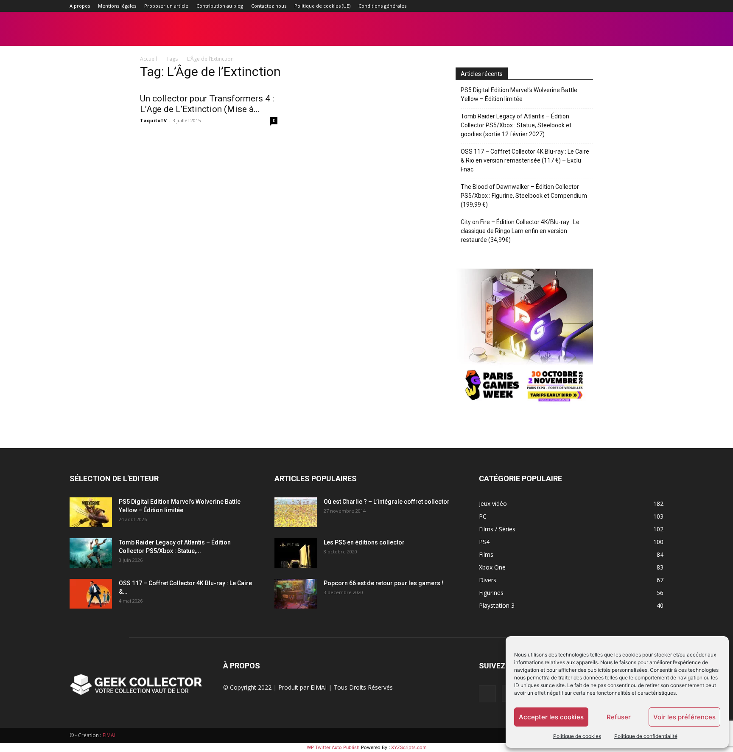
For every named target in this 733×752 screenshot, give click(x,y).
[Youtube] (657, 6)
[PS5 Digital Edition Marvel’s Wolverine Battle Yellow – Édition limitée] (91, 512)
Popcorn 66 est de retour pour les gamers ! (383, 583)
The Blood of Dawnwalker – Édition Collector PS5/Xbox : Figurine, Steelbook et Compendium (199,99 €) (524, 195)
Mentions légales (117, 6)
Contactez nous (268, 6)
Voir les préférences (684, 717)
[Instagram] (601, 6)
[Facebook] (587, 6)
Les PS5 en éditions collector (364, 542)
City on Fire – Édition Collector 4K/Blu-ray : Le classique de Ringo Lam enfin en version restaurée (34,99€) (520, 231)
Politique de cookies (577, 736)
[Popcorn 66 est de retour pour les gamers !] (295, 594)
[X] (643, 6)
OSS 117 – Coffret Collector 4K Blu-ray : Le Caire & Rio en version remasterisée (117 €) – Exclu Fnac (525, 160)
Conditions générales (382, 6)
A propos (80, 6)
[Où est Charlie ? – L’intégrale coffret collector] (295, 512)
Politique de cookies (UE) (322, 6)
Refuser (619, 717)
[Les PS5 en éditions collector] (295, 553)
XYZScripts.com (409, 747)
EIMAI (319, 687)
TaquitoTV (153, 120)
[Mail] (615, 6)
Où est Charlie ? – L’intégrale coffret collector (387, 501)
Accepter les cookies (551, 717)
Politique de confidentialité (645, 736)
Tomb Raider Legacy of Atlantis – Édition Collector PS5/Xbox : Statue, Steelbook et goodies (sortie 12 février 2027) (516, 125)
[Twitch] (629, 6)
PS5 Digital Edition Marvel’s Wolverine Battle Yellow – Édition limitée (519, 94)
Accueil (148, 58)
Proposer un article (166, 6)
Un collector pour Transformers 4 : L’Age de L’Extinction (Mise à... (207, 103)
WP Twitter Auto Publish (333, 747)
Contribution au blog (219, 6)
